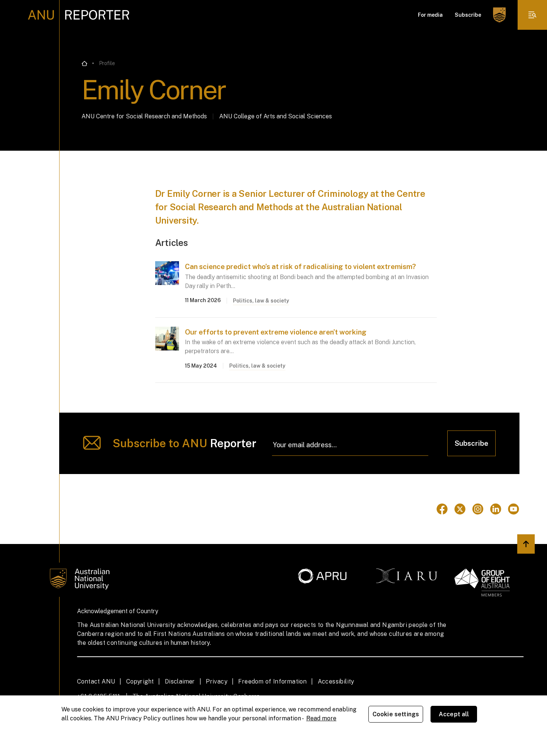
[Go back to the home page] (84, 64)
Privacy (216, 681)
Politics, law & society (261, 301)
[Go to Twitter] (460, 509)
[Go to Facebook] (442, 509)
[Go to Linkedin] (496, 509)
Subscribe (468, 15)
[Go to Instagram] (478, 509)
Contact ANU (96, 681)
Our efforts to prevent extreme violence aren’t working (276, 332)
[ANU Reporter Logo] (78, 15)
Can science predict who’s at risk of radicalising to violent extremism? (300, 266)
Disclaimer (180, 681)
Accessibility (336, 681)
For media (430, 15)
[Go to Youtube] (513, 509)
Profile (107, 63)
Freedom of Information (272, 681)
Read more (321, 718)
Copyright (140, 681)
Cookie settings (395, 714)
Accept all (454, 714)
